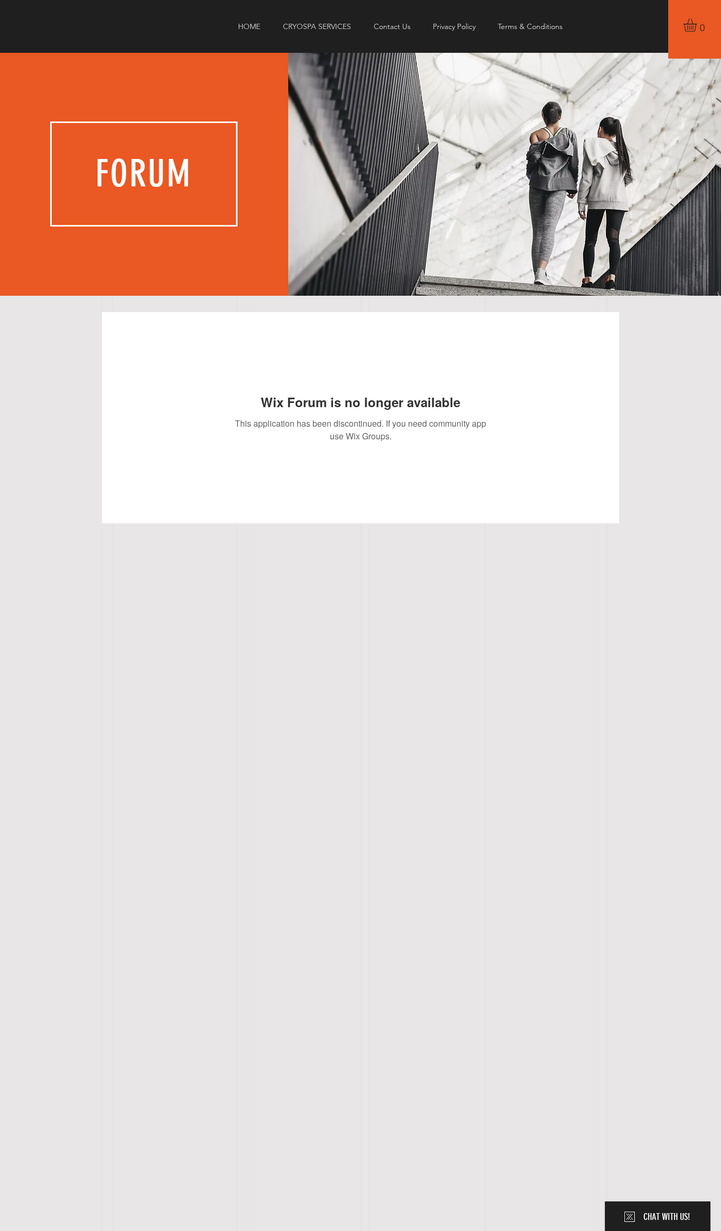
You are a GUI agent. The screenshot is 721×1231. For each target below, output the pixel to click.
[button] (698, 25)
